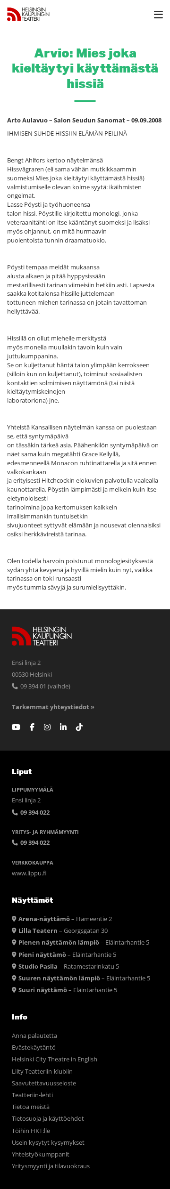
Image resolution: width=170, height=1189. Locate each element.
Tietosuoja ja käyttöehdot (48, 1119)
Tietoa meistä (31, 1107)
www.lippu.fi (29, 873)
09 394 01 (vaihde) (44, 686)
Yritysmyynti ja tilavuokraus (51, 1166)
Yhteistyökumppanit (40, 1154)
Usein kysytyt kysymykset (48, 1143)
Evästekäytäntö (34, 1047)
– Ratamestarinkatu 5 (68, 967)
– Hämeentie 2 (65, 919)
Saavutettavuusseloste (44, 1083)
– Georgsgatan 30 (63, 931)
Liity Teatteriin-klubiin (42, 1072)
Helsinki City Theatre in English (54, 1059)
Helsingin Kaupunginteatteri (28, 14)
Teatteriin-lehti (32, 1095)
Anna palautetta (34, 1036)
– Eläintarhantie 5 (83, 942)
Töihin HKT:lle (31, 1131)
